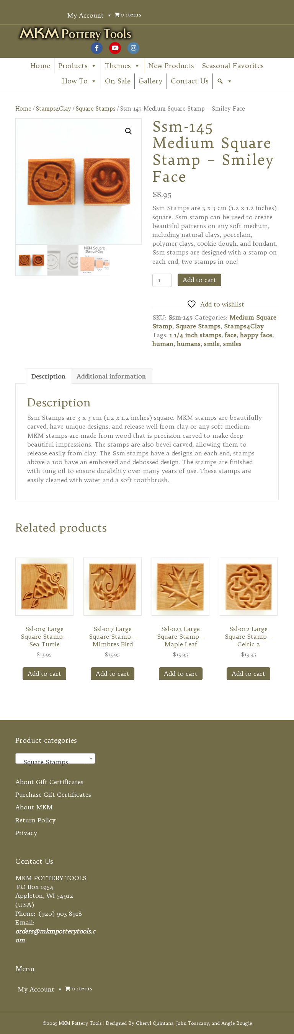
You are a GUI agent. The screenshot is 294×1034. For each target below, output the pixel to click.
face (231, 335)
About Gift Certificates (49, 782)
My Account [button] (85, 15)
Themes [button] (118, 65)
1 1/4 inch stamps (195, 335)
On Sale (118, 81)
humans (189, 343)
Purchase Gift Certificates (53, 794)
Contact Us (190, 81)
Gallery (151, 81)
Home (40, 65)
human (162, 343)
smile (212, 343)
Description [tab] (48, 376)
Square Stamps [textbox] (53, 762)
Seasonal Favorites (233, 65)
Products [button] (73, 65)
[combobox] (55, 758)
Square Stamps (96, 108)
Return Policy (35, 820)
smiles (232, 343)
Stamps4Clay (53, 108)
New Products (171, 65)
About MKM (34, 807)
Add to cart (199, 280)
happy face (256, 335)
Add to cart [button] (44, 673)
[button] (225, 81)
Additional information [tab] (111, 376)
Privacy (26, 833)
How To (75, 81)
